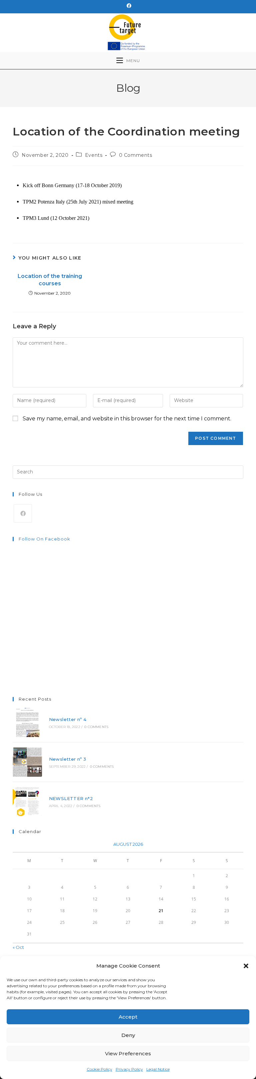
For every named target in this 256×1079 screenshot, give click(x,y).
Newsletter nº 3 (67, 759)
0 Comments (135, 155)
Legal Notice (158, 1069)
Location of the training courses (50, 280)
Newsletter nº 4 (68, 719)
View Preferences (128, 1053)
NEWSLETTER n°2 (71, 798)
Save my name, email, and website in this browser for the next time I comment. (127, 418)
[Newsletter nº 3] (27, 761)
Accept (128, 1017)
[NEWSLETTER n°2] (27, 801)
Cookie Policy (99, 1069)
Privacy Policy (129, 1069)
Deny (128, 1035)
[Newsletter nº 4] (27, 722)
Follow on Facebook (44, 539)
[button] (246, 966)
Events (94, 155)
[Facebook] (128, 6)
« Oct (18, 947)
